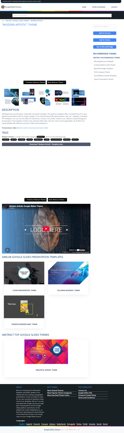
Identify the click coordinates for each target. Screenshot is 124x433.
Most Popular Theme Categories (59, 393)
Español (29, 424)
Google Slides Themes (52, 429)
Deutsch (37, 424)
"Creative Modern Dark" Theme (24, 324)
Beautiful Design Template (103, 68)
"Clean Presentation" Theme (24, 290)
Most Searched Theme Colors (58, 395)
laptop (13, 139)
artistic (75, 139)
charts (29, 139)
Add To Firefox (104, 40)
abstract (40, 137)
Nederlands (61, 424)
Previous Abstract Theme (35, 82)
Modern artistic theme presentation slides (32, 128)
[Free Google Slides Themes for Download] (11, 7)
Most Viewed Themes (55, 390)
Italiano (52, 424)
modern (6, 139)
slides (46, 139)
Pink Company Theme (102, 72)
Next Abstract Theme (56, 82)
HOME (84, 7)
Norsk (105, 424)
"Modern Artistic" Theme (19, 24)
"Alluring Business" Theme (68, 290)
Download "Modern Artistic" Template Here (46, 144)
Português (71, 424)
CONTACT (114, 7)
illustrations (56, 139)
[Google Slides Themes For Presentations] (3, 20)
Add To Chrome (105, 33)
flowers (22, 139)
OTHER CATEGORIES (98, 7)
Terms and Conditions (86, 398)
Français (44, 424)
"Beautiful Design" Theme (46, 370)
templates (38, 139)
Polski (85, 424)
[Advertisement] (46, 172)
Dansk (99, 424)
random (67, 139)
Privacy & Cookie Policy (87, 395)
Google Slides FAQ (85, 393)
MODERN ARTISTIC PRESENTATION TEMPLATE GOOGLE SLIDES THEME (22, 1)
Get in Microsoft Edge (105, 47)
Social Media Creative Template (105, 76)
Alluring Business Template (104, 61)
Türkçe (79, 424)
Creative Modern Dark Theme (104, 65)
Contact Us (82, 390)
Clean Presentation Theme (103, 79)
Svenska (92, 424)
